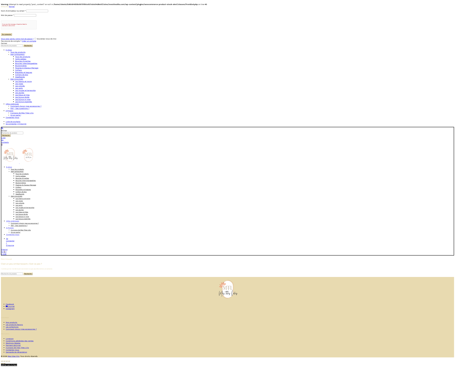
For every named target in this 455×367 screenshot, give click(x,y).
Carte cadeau (20, 59)
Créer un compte (29, 41)
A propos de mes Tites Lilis (17, 348)
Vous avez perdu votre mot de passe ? (17, 39)
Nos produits (11, 322)
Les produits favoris (14, 325)
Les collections (12, 327)
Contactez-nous (12, 117)
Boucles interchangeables (26, 63)
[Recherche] (2, 128)
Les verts (19, 88)
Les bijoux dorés (22, 97)
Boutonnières (21, 66)
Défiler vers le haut (9, 365)
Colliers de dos (21, 75)
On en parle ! (15, 115)
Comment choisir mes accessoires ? (25, 106)
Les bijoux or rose (22, 99)
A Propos (9, 111)
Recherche (28, 46)
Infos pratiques (12, 104)
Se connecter (6, 34)
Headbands (20, 77)
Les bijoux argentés (23, 102)
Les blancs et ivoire (23, 81)
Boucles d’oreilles (23, 61)
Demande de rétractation (16, 352)
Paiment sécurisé (13, 345)
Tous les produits (17, 52)
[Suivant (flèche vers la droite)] (4, 363)
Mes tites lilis (13, 356)
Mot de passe (7, 15)
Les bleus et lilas (22, 95)
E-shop (9, 50)
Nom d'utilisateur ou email (13, 11)
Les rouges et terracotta (25, 90)
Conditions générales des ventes (20, 341)
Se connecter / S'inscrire (16, 124)
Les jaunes (19, 93)
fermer (12, 6)
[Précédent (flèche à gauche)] (2, 363)
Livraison (10, 339)
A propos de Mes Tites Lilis (22, 113)
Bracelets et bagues (23, 72)
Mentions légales (13, 343)
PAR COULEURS (16, 79)
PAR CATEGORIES (17, 54)
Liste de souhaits (13, 121)
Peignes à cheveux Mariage (26, 68)
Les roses (19, 84)
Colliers (18, 70)
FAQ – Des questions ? (19, 108)
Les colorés (20, 86)
